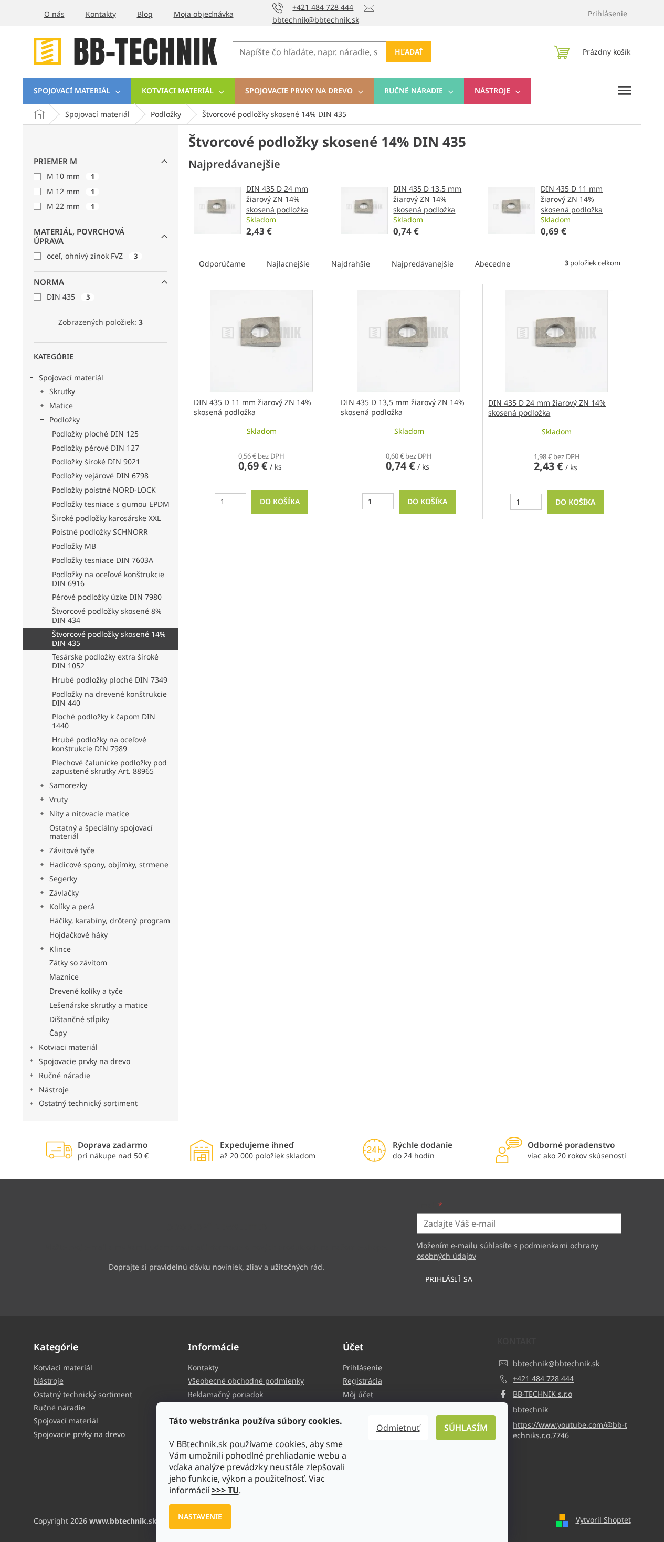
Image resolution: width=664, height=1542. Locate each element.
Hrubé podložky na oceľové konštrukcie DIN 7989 (99, 744)
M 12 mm (70, 191)
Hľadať (409, 52)
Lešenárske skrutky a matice (98, 1005)
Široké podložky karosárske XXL (106, 518)
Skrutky (62, 391)
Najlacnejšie (288, 264)
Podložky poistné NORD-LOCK (104, 490)
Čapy (58, 1033)
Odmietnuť (398, 1427)
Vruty (58, 799)
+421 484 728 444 (543, 1379)
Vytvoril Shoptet (603, 1520)
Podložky (64, 419)
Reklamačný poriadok (225, 1394)
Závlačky (64, 893)
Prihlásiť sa (448, 1279)
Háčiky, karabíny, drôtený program (109, 921)
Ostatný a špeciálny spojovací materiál (101, 832)
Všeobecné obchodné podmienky (246, 1381)
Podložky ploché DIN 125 (95, 434)
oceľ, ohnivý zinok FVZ (92, 256)
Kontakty (101, 14)
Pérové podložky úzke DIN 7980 (107, 597)
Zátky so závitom (78, 962)
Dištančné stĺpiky (79, 1019)
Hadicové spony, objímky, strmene (108, 864)
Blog (145, 14)
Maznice (64, 977)
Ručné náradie (64, 1075)
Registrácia (362, 1381)
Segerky (63, 879)
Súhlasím (466, 1427)
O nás (54, 14)
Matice (61, 405)
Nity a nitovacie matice (89, 813)
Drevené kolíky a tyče (86, 991)
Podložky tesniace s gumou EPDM (111, 504)
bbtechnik (530, 1410)
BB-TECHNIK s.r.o (542, 1394)
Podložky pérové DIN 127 (95, 448)
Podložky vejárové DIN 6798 (100, 476)
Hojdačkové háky (78, 935)
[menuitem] (77, 91)
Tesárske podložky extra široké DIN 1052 (105, 661)
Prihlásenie (362, 1368)
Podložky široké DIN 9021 (96, 461)
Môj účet (358, 1394)
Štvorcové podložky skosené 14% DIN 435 (109, 638)
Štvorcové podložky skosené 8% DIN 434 (107, 615)
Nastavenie (200, 1517)
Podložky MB (74, 546)
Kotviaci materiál (68, 1047)
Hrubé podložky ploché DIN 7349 (109, 680)
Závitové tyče (71, 850)
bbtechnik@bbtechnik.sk (556, 1363)
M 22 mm (70, 206)
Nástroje (54, 1089)
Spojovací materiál (71, 377)
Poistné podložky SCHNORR (100, 532)
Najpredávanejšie (423, 264)
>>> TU (225, 1490)
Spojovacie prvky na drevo (84, 1061)
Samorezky (68, 785)
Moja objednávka (204, 14)
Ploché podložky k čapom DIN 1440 (103, 720)
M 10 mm (70, 176)
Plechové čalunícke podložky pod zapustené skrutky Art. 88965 (109, 767)
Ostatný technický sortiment (88, 1103)
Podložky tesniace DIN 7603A (102, 560)
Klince (60, 949)
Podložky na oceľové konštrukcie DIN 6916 (108, 578)
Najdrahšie (350, 264)
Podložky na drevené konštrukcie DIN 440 (109, 698)
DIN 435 (68, 297)
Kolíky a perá (71, 906)
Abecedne (492, 264)
